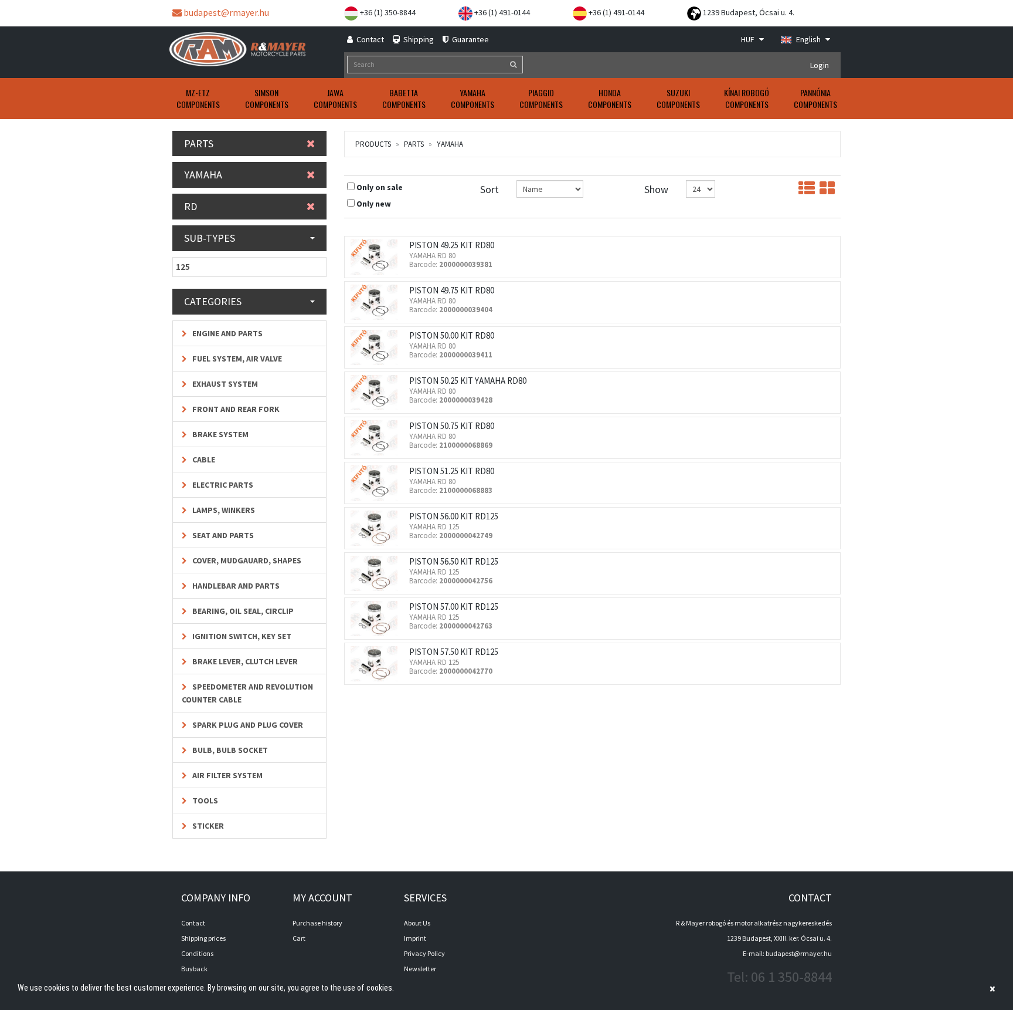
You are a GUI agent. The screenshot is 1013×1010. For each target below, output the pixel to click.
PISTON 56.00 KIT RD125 (453, 516)
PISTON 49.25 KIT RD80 (451, 245)
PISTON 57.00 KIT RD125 (453, 606)
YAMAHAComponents (472, 98)
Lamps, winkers (223, 510)
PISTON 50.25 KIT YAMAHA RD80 (467, 380)
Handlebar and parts (235, 585)
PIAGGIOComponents (541, 98)
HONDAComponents (609, 98)
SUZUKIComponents (678, 98)
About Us (417, 922)
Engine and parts (227, 333)
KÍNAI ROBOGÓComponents (746, 98)
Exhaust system (224, 384)
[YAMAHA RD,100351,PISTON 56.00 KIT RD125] (377, 528)
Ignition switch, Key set (241, 636)
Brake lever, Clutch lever (244, 661)
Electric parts (222, 484)
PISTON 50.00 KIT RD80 (451, 335)
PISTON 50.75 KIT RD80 (451, 425)
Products (373, 144)
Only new (373, 203)
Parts (414, 144)
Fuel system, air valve (236, 358)
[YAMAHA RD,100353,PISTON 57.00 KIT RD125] (377, 618)
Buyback (194, 968)
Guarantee (469, 39)
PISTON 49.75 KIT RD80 (451, 290)
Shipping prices (203, 938)
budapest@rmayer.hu (225, 12)
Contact (369, 39)
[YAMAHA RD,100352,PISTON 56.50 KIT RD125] (377, 573)
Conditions (197, 953)
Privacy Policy (424, 953)
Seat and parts (222, 535)
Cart (299, 938)
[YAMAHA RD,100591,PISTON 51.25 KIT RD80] (377, 483)
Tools (204, 800)
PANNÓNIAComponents (815, 98)
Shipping (418, 39)
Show (656, 189)
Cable (203, 459)
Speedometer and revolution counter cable (247, 693)
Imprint (415, 938)
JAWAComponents (335, 98)
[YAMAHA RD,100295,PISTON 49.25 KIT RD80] (377, 257)
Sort (489, 189)
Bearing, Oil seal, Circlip (242, 611)
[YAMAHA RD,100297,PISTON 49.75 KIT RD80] (377, 302)
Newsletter (420, 968)
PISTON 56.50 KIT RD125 (453, 561)
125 (183, 266)
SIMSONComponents (266, 98)
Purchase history (317, 922)
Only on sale (379, 187)
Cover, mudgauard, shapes (246, 560)
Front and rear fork (235, 409)
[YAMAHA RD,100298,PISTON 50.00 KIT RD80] (377, 347)
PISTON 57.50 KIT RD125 (453, 651)
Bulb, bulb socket (229, 750)
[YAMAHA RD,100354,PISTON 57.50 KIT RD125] (377, 663)
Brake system (220, 434)
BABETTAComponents (404, 98)
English (808, 39)
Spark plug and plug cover (247, 725)
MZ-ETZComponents (198, 98)
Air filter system (227, 775)
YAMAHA (450, 144)
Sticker (207, 825)
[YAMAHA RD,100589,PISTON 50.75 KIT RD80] (377, 437)
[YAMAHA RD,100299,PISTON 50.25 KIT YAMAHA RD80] (377, 392)
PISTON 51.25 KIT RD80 (451, 471)
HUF (748, 39)
